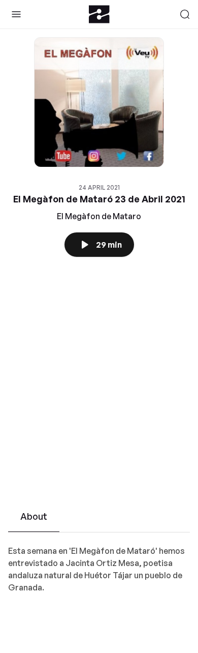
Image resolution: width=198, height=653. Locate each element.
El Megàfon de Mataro (99, 216)
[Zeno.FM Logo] (99, 14)
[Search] (185, 14)
